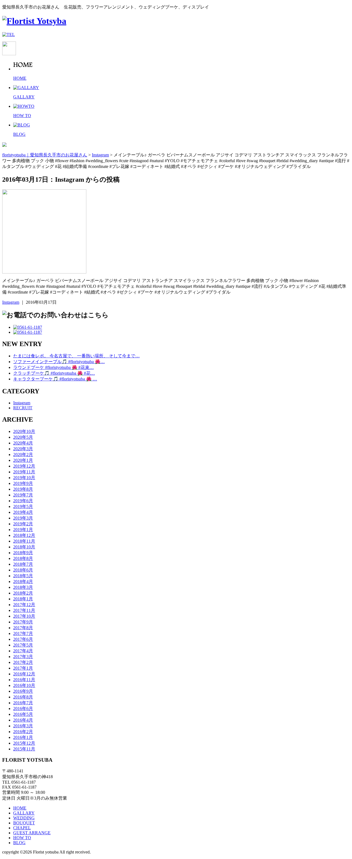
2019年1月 (23, 529)
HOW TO (22, 837)
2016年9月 (23, 691)
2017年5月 (23, 645)
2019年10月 (24, 477)
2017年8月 (23, 627)
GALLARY (24, 813)
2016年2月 (23, 731)
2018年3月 (23, 587)
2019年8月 (23, 489)
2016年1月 (23, 737)
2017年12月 (24, 604)
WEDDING (24, 818)
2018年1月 (23, 598)
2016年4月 (23, 720)
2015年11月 (24, 749)
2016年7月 (23, 702)
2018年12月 (24, 535)
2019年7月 (23, 495)
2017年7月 (23, 633)
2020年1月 (23, 460)
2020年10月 (24, 431)
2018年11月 (24, 541)
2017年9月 (23, 622)
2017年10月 (24, 616)
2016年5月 (23, 714)
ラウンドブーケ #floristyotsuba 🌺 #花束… (53, 367)
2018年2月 (23, 593)
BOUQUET (24, 823)
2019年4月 (23, 512)
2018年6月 (23, 570)
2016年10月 (24, 685)
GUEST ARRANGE (32, 832)
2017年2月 (23, 662)
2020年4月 (23, 443)
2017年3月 (23, 656)
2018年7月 (23, 564)
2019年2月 (23, 523)
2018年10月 (24, 547)
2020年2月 (23, 454)
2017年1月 (23, 668)
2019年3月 (23, 518)
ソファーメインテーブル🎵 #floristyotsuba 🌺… (59, 361)
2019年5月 (23, 506)
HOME (19, 808)
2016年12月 (24, 674)
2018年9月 (23, 552)
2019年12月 (24, 466)
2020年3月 (23, 448)
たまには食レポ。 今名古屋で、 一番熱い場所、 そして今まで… (76, 355)
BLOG (19, 842)
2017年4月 (23, 650)
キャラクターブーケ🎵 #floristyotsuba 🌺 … (55, 379)
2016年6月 (23, 708)
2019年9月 (23, 483)
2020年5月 (23, 437)
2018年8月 (23, 558)
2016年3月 (23, 725)
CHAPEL (22, 827)
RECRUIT (22, 407)
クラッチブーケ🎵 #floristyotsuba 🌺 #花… (54, 373)
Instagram (10, 302)
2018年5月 (23, 575)
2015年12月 (24, 743)
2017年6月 (23, 639)
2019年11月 (24, 471)
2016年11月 (24, 679)
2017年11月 (24, 610)
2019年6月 (23, 500)
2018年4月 (23, 581)
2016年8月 (23, 697)
